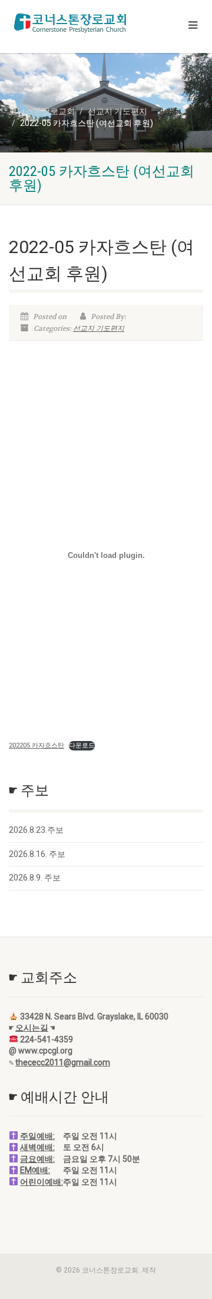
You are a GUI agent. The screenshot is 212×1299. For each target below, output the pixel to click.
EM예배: (35, 1170)
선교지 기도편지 (98, 328)
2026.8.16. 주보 (37, 854)
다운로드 (82, 745)
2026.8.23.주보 (36, 830)
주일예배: (37, 1136)
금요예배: (37, 1159)
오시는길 (31, 1027)
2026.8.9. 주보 (35, 877)
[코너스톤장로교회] (70, 23)
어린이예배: (41, 1182)
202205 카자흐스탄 (36, 745)
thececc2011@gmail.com (62, 1062)
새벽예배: (37, 1147)
